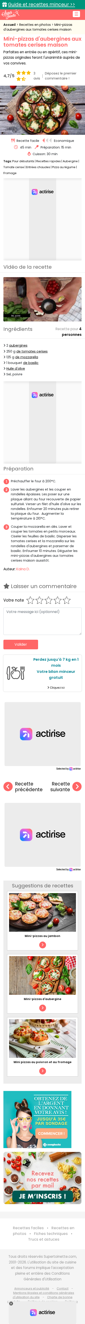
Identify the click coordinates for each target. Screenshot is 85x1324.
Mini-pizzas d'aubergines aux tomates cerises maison (37, 27)
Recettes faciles (28, 1228)
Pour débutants (23, 161)
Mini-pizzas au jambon (42, 936)
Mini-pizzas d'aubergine (42, 999)
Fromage (10, 173)
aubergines (18, 345)
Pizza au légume (63, 167)
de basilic (31, 363)
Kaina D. (23, 569)
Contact (62, 1288)
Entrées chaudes (38, 167)
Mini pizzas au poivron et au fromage (42, 1062)
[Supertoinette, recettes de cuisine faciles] (10, 14)
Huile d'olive (15, 368)
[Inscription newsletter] (42, 1178)
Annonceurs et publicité (31, 1288)
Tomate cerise (13, 167)
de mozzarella (26, 357)
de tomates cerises (32, 351)
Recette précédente (29, 786)
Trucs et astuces (43, 1239)
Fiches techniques (51, 1233)
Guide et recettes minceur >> (41, 4)
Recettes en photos (35, 24)
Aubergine (70, 161)
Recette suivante (60, 786)
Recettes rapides (48, 161)
